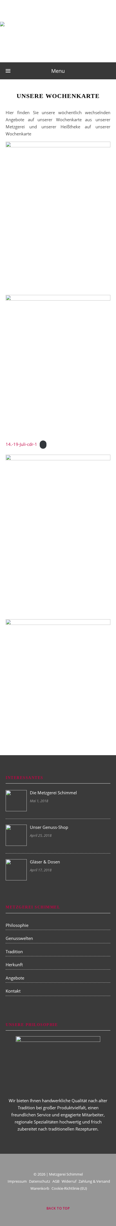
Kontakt (13, 991)
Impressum (17, 1181)
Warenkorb (39, 1188)
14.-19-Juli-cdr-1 (21, 444)
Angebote (15, 978)
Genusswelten (19, 938)
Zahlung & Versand (94, 1181)
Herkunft (14, 964)
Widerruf (69, 1181)
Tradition (14, 951)
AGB (55, 1181)
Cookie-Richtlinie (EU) (69, 1188)
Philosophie (17, 925)
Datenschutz (39, 1181)
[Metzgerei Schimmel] (58, 36)
